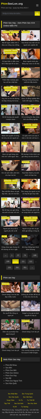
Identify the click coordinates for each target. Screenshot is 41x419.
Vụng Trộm (10, 400)
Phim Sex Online (12, 373)
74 (25, 255)
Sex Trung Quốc (27, 394)
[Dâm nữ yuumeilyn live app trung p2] (10, 324)
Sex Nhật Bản (12, 394)
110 (15, 261)
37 (18, 255)
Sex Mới (8, 368)
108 (34, 255)
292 (17, 267)
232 (9, 267)
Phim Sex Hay (11, 375)
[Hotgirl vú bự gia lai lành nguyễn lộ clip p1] (30, 306)
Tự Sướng (24, 407)
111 (23, 261)
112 (30, 261)
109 (7, 261)
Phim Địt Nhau (11, 365)
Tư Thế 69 (30, 400)
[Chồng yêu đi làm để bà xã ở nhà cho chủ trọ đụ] (30, 287)
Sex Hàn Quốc (11, 383)
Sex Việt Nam (27, 397)
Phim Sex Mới (11, 370)
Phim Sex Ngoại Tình (13, 381)
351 (25, 267)
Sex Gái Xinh (18, 403)
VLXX (15, 407)
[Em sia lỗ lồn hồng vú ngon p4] (10, 306)
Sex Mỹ (8, 378)
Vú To (21, 400)
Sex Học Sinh (32, 403)
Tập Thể (7, 403)
